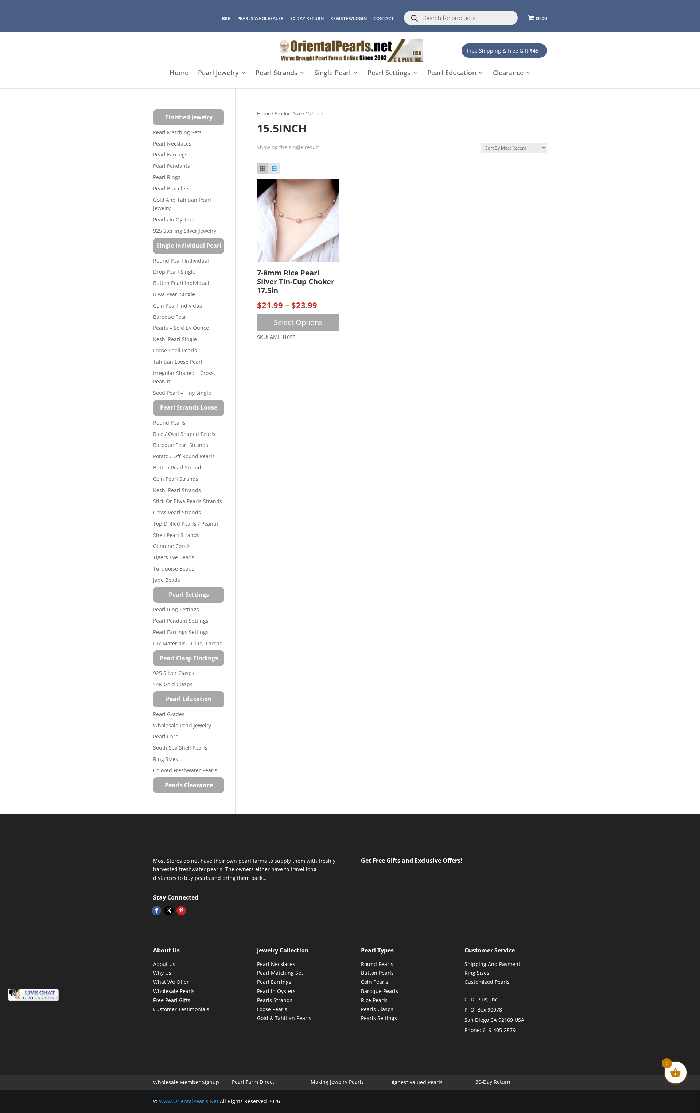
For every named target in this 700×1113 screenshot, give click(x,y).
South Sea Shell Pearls (180, 747)
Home (179, 73)
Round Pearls (169, 422)
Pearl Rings (166, 177)
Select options (298, 322)
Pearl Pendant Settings (181, 620)
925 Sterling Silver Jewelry (184, 230)
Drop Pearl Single (174, 271)
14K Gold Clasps (172, 684)
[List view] (274, 168)
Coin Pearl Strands (175, 478)
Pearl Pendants (171, 165)
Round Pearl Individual (181, 260)
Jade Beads (166, 579)
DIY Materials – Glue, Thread (188, 643)
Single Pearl (332, 73)
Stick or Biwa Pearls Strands (187, 501)
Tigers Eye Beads (173, 557)
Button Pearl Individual (181, 282)
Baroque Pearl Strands (180, 444)
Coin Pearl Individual (178, 305)
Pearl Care (165, 736)
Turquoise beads (173, 568)
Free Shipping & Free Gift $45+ (504, 50)
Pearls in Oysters (173, 219)
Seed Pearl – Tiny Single (182, 392)
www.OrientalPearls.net (188, 1101)
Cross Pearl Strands (177, 512)
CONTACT (383, 18)
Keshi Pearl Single (175, 339)
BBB (226, 18)
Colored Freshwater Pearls (185, 770)
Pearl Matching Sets (177, 132)
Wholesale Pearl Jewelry (182, 725)
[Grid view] (262, 168)
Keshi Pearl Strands (177, 490)
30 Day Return (307, 18)
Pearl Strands (277, 73)
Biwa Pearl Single (174, 294)
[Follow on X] (169, 910)
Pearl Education (451, 73)
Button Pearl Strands (178, 467)
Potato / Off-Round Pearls (184, 456)
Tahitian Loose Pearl (177, 361)
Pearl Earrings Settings (181, 632)
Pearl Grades (168, 714)
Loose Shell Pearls (175, 350)
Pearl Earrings (170, 154)
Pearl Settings (389, 73)
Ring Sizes (165, 758)
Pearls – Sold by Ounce (181, 327)
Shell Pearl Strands (176, 535)
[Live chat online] (33, 995)
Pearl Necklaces (172, 143)
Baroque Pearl (170, 316)
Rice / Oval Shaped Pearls (184, 433)
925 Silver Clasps (173, 672)
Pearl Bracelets (171, 188)
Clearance (508, 73)
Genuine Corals (172, 545)
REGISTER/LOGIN (348, 18)
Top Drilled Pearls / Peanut (185, 523)
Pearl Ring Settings (176, 609)
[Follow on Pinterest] (181, 910)
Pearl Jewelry (218, 73)
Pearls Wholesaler (260, 18)
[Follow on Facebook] (156, 910)
